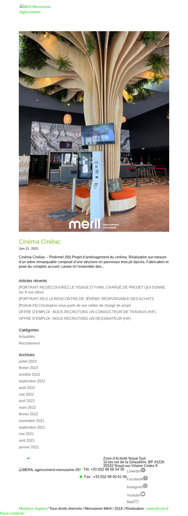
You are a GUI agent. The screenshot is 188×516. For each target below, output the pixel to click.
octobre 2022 (29, 374)
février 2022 (28, 414)
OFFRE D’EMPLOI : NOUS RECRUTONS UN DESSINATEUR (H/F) (75, 318)
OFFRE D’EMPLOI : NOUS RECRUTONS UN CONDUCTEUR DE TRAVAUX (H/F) (87, 312)
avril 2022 (27, 401)
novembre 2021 (31, 421)
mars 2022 (27, 407)
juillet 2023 (28, 361)
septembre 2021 (32, 427)
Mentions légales (33, 508)
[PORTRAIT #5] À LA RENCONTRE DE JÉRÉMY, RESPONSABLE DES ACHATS (86, 299)
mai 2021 (26, 434)
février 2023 (28, 368)
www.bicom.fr (158, 508)
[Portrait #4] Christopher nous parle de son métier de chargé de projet (75, 305)
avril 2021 (27, 440)
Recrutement (29, 343)
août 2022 (27, 388)
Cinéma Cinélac (40, 241)
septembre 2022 (32, 381)
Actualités (27, 337)
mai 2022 (26, 394)
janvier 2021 (29, 447)
